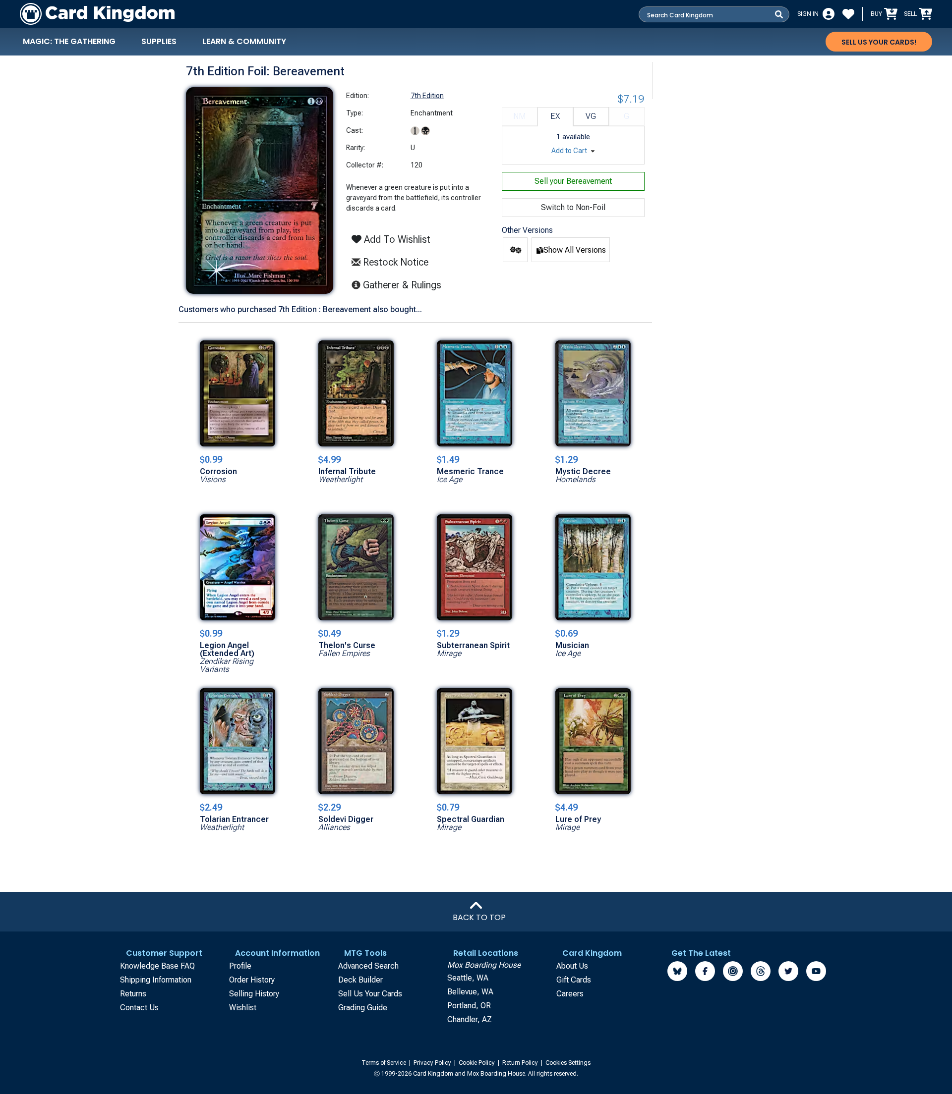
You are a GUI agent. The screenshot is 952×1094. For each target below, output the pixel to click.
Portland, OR (469, 1005)
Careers (570, 993)
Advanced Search (368, 966)
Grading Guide (362, 1007)
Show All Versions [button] (574, 250)
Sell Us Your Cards (370, 993)
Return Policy (520, 1062)
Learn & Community (244, 41)
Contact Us (139, 1007)
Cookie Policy (477, 1062)
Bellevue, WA (470, 991)
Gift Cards (573, 980)
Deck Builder (360, 980)
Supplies (159, 41)
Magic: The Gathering (69, 41)
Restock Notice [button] (394, 262)
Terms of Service (384, 1062)
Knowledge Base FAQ (157, 966)
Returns (133, 993)
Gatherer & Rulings (404, 284)
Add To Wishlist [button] (395, 239)
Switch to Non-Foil (573, 207)
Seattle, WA (467, 978)
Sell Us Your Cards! (878, 42)
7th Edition (427, 96)
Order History (252, 980)
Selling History (254, 993)
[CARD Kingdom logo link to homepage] (97, 13)
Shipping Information (155, 980)
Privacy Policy (433, 1062)
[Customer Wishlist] (848, 14)
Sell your (573, 181)
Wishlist (242, 1007)
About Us (572, 966)
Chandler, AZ (469, 1019)
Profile (240, 966)
